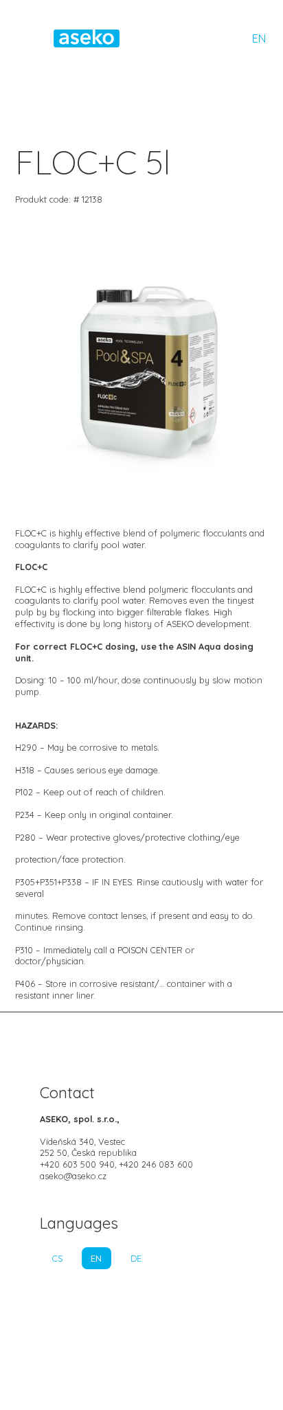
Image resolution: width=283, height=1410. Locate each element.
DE (136, 1258)
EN (259, 38)
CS (57, 1258)
